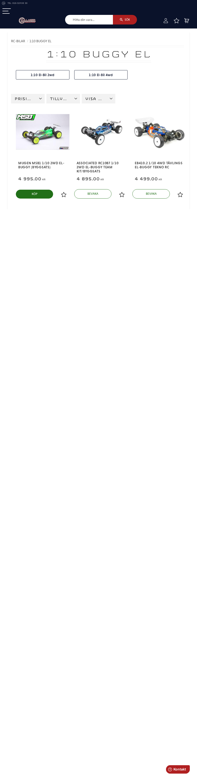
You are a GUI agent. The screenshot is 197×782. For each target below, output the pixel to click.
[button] (6, 11)
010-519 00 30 (19, 3)
